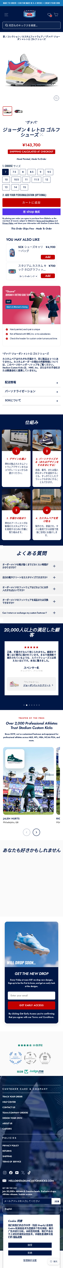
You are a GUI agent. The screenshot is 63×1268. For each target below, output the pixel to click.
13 (6, 187)
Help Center (9, 1101)
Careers (6, 1128)
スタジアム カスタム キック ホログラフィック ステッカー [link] (32, 268)
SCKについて (31, 401)
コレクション (13, 36)
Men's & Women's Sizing (17, 307)
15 (24, 187)
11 (26, 179)
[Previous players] (26, 832)
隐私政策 (17, 1237)
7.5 (14, 171)
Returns (6, 1150)
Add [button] (47, 257)
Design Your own (12, 1118)
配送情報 (31, 382)
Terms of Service (11, 1161)
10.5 (16, 179)
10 (6, 179)
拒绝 (30, 1253)
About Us (7, 1123)
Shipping (7, 1156)
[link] (12, 252)
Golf (8, 302)
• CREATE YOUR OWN (51, 3)
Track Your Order (12, 1096)
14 (15, 187)
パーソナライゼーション (31, 391)
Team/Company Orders (15, 1112)
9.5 (49, 171)
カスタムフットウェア (32, 36)
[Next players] (36, 832)
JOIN (57, 1201)
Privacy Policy (10, 1145)
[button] (49, 15)
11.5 (36, 179)
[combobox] (31, 25)
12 (46, 179)
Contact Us (8, 1107)
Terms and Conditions (43, 1017)
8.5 (31, 171)
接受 (30, 1245)
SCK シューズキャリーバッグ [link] (30, 249)
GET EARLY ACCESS (31, 1005)
